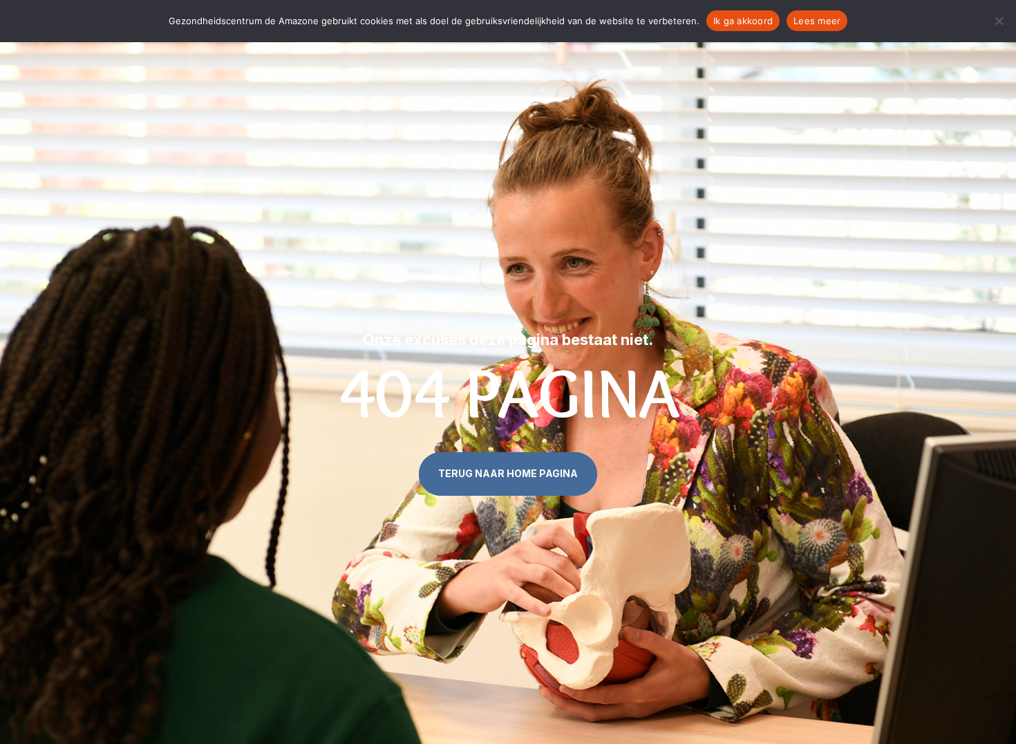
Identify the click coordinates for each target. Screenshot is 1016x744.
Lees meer (816, 20)
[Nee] (999, 21)
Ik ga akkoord (743, 20)
